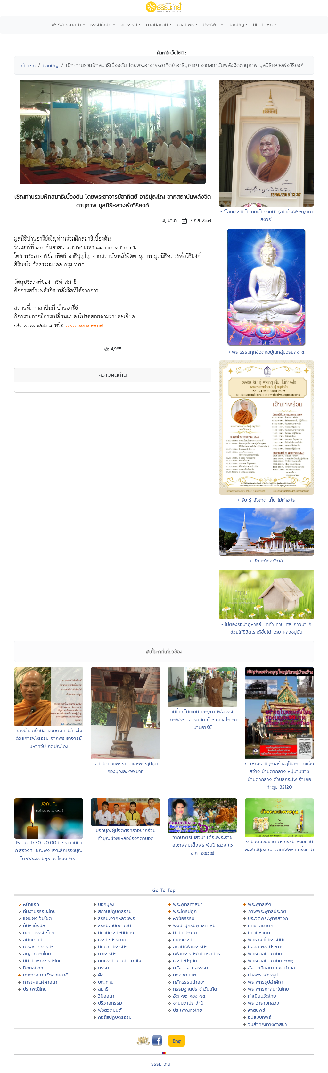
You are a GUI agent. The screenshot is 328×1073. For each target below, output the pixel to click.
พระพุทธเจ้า (259, 904)
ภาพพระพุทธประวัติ (267, 911)
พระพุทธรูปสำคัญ (265, 981)
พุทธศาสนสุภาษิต (265, 953)
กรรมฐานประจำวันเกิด (195, 988)
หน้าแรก (28, 65)
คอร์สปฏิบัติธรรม (115, 1017)
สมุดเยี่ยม (32, 939)
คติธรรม (128, 24)
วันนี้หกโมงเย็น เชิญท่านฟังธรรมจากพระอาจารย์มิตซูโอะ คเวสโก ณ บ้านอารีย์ (202, 719)
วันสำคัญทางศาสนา (267, 1024)
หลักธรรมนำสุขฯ (189, 981)
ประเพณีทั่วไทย (187, 1010)
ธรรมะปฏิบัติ (185, 960)
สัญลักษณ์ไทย (37, 953)
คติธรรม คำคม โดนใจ (119, 960)
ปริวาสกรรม (110, 1003)
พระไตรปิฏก (185, 911)
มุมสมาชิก (263, 24)
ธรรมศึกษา (101, 24)
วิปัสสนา (106, 996)
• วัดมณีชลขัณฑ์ (266, 560)
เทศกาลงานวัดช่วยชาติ (46, 974)
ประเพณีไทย (35, 988)
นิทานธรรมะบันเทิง (116, 932)
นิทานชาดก (259, 932)
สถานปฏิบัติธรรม (115, 911)
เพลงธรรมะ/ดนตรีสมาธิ (196, 953)
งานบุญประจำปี (188, 1003)
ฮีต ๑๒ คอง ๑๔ (189, 996)
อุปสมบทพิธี (259, 1017)
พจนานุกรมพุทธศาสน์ (194, 925)
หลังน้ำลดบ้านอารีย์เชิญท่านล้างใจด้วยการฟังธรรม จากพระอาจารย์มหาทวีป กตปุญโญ (48, 738)
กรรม (103, 967)
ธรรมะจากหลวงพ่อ (116, 918)
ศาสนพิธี (185, 24)
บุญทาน (106, 981)
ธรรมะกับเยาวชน (114, 925)
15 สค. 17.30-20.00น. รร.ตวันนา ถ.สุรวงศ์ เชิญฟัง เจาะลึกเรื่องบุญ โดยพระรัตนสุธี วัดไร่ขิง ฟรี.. (49, 850)
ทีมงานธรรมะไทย (39, 911)
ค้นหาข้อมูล (34, 925)
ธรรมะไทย (160, 1063)
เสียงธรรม (183, 939)
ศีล (101, 974)
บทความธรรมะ (112, 946)
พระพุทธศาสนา (66, 24)
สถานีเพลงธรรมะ (190, 946)
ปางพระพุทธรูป (263, 974)
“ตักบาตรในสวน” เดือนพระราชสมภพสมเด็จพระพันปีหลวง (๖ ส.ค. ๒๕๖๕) (202, 845)
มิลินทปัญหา (185, 932)
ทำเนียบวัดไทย (262, 996)
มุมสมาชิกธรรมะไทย (42, 960)
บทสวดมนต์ (184, 974)
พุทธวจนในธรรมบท (267, 939)
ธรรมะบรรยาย (112, 939)
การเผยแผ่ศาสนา (40, 981)
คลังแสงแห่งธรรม (190, 967)
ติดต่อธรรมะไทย (38, 932)
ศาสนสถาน (157, 24)
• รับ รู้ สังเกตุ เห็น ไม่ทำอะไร (266, 499)
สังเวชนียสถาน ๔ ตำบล (271, 967)
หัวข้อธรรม (183, 918)
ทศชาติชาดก (260, 925)
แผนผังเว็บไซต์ (37, 918)
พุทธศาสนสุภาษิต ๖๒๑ (271, 960)
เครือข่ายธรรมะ (38, 946)
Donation (33, 967)
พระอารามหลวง (263, 1003)
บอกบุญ (236, 24)
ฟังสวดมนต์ (110, 1010)
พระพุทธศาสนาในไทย (268, 988)
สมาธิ (103, 988)
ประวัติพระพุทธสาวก (268, 918)
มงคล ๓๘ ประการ (266, 946)
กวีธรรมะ (107, 953)
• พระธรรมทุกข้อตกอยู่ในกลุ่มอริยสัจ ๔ (266, 352)
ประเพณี (211, 24)
